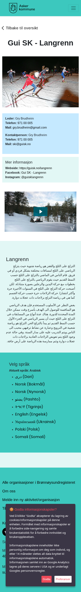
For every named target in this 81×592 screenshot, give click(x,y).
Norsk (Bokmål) (30, 384)
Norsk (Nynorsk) (30, 391)
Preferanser (63, 579)
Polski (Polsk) (27, 429)
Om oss (8, 491)
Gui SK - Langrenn (33, 172)
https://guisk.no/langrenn (35, 168)
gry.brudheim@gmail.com (30, 127)
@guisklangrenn (32, 177)
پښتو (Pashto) (27, 399)
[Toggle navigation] (73, 8)
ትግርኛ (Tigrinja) (29, 406)
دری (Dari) (24, 376)
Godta (46, 579)
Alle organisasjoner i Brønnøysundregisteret (38, 482)
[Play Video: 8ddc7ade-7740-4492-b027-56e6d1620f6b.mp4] (41, 211)
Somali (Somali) (30, 436)
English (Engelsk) (31, 414)
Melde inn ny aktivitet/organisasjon (31, 500)
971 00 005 (25, 123)
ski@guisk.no (22, 144)
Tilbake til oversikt (22, 28)
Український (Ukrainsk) (35, 421)
